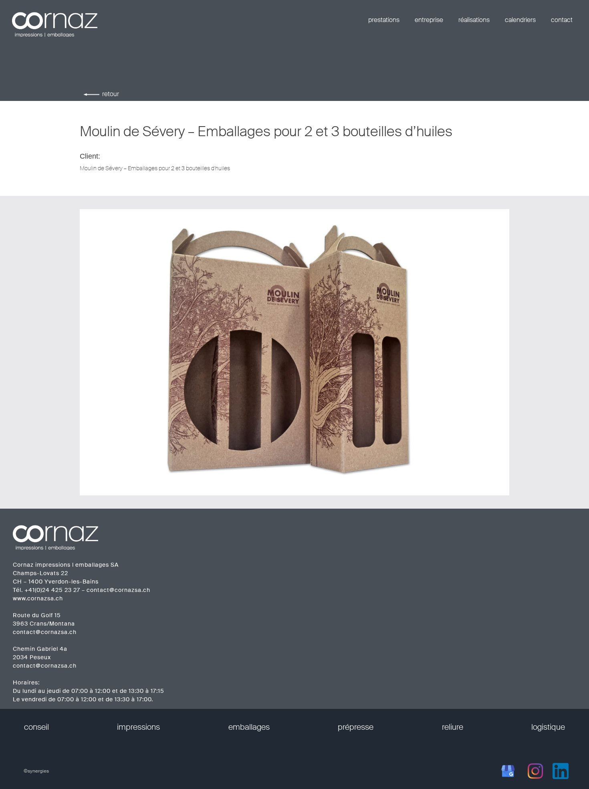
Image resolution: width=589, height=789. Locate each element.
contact (562, 20)
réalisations (474, 20)
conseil (36, 727)
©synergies (36, 771)
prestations (383, 20)
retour (110, 94)
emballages (249, 727)
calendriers (520, 20)
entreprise (429, 20)
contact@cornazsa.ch (118, 590)
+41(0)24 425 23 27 (52, 590)
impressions (138, 727)
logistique (548, 727)
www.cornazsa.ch (38, 598)
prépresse (355, 727)
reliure (452, 727)
